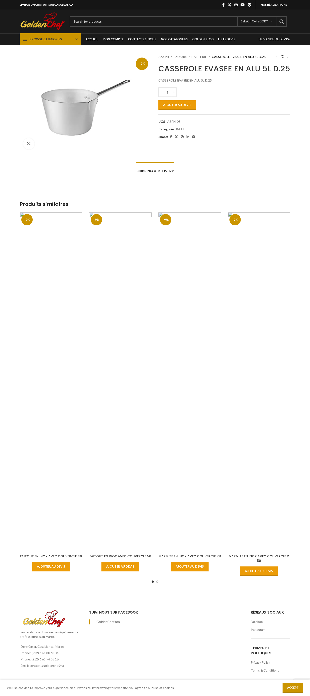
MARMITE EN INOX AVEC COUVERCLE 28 (190, 556)
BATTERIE (199, 57)
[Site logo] (42, 21)
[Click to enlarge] (28, 143)
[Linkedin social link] (188, 137)
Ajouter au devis (177, 105)
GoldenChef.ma (108, 622)
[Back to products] (282, 57)
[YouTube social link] (242, 4)
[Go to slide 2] (157, 581)
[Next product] (287, 57)
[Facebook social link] (223, 4)
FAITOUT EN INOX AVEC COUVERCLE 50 (120, 556)
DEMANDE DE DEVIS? (274, 39)
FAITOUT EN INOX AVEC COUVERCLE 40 (51, 556)
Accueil (163, 57)
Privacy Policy (260, 662)
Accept (293, 687)
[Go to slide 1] (153, 581)
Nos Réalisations (274, 4)
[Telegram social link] (194, 137)
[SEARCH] (281, 21)
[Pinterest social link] (249, 4)
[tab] (155, 169)
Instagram (258, 629)
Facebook (257, 622)
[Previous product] (276, 57)
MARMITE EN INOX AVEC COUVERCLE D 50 (259, 558)
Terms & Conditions (265, 670)
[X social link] (229, 4)
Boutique (180, 57)
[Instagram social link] (236, 4)
